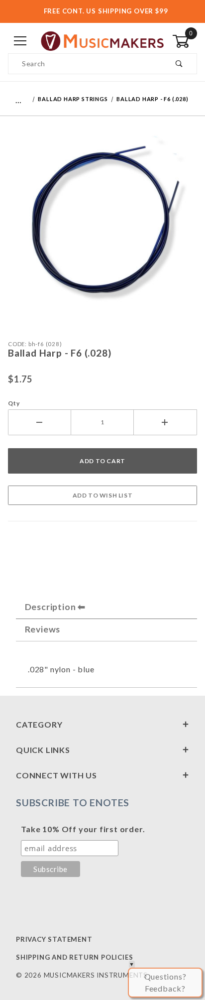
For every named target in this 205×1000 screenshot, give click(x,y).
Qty (13, 403)
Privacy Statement (54, 939)
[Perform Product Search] (179, 64)
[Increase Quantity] (165, 422)
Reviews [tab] (43, 629)
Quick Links (43, 749)
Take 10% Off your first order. (83, 829)
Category (39, 724)
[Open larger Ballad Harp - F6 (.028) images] (102, 225)
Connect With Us (56, 775)
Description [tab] (50, 607)
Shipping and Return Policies (74, 957)
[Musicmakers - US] (102, 40)
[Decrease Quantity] (39, 422)
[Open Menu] (20, 41)
